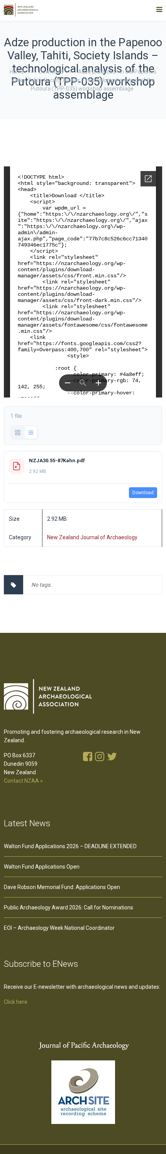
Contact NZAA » (23, 781)
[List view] (31, 432)
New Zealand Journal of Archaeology (92, 537)
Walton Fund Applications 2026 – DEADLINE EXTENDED (70, 846)
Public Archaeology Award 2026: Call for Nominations (68, 907)
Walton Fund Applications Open (42, 867)
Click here (15, 1002)
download (51, 72)
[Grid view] (18, 432)
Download (143, 492)
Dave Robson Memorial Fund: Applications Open (62, 887)
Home (17, 72)
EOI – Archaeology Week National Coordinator (59, 928)
